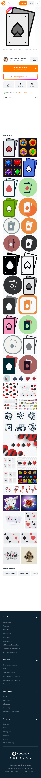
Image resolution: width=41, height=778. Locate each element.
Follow (34, 61)
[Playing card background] (20, 638)
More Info (8, 97)
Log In (31, 3)
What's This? (23, 92)
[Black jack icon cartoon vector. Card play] (12, 597)
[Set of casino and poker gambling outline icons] (20, 615)
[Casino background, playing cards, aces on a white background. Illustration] (13, 759)
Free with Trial (20, 68)
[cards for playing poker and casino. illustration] (9, 656)
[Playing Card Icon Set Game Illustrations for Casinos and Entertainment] (28, 696)
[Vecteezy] (3, 3)
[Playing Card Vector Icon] (10, 147)
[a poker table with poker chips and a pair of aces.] (11, 724)
